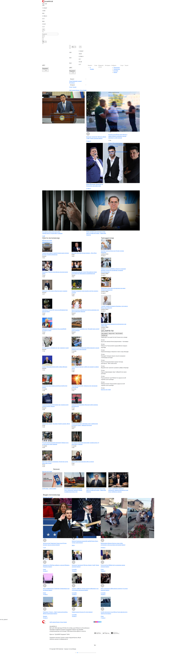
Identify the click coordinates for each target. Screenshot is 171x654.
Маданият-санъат (77, 81)
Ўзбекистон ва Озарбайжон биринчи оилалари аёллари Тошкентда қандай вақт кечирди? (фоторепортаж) (113, 270)
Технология (117, 67)
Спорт (70, 87)
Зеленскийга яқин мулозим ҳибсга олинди (83, 461)
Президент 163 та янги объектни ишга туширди (54, 291)
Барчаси (113, 95)
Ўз (43, 41)
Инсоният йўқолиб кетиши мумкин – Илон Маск (84, 253)
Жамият (72, 79)
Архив (84, 90)
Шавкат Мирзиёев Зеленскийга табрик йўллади (54, 367)
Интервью (72, 82)
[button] (75, 652)
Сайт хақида (72, 90)
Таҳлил (74, 87)
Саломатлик (117, 69)
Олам (70, 81)
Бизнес (78, 90)
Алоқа (81, 90)
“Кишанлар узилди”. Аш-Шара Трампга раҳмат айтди (56, 423)
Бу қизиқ (116, 70)
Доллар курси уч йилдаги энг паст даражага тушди (55, 348)
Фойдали (72, 85)
